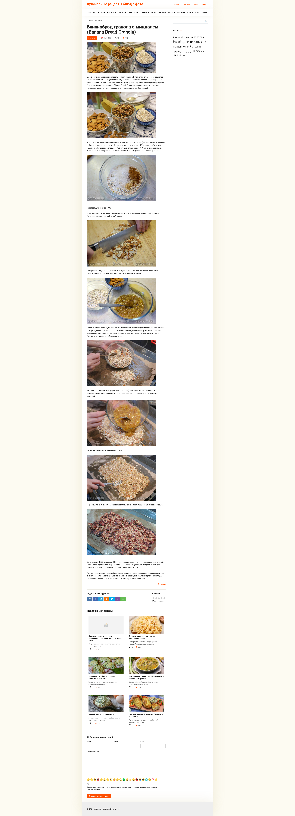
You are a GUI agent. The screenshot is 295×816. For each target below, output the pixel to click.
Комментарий (93, 751)
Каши (153, 12)
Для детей (178, 37)
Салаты (181, 12)
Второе (101, 12)
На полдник (194, 42)
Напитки (162, 12)
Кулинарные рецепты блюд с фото (115, 4)
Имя (89, 741)
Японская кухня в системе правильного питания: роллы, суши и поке (104, 638)
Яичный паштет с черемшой (101, 714)
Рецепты (92, 12)
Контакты (186, 4)
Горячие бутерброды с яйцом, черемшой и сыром (102, 677)
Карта (204, 4)
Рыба (204, 12)
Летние (186, 37)
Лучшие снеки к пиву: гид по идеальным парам (142, 637)
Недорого (177, 55)
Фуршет (184, 55)
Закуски (144, 12)
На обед (179, 42)
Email (116, 741)
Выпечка (111, 12)
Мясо (197, 12)
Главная (176, 4)
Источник (162, 584)
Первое (171, 12)
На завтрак (196, 37)
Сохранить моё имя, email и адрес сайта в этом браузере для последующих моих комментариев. (122, 788)
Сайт (142, 741)
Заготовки (133, 12)
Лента (196, 4)
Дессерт (122, 12)
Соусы (190, 12)
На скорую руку (186, 52)
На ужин (197, 51)
